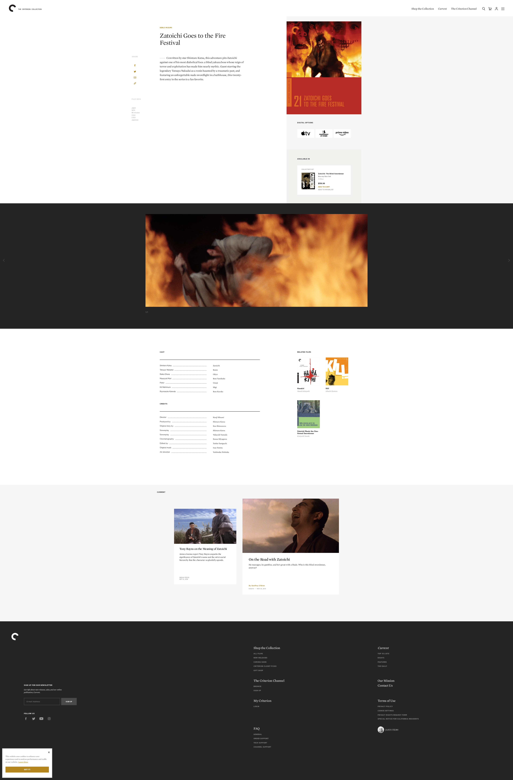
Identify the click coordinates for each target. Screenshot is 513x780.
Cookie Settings (386, 711)
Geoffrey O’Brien (258, 586)
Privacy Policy (385, 706)
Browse (257, 686)
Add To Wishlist (326, 189)
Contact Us (385, 685)
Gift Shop (258, 670)
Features (382, 662)
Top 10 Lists (383, 654)
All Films (258, 654)
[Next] (509, 260)
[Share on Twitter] (135, 71)
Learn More (23, 762)
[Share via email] (135, 77)
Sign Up (257, 691)
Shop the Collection (422, 8)
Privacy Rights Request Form (392, 715)
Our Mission (386, 681)
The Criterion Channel (464, 8)
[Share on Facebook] (134, 65)
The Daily (382, 666)
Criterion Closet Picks (265, 666)
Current (442, 8)
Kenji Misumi (166, 28)
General (258, 734)
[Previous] (4, 260)
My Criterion (262, 701)
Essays (251, 589)
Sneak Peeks (184, 577)
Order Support (261, 738)
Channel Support (262, 747)
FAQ (257, 728)
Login (256, 706)
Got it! (27, 770)
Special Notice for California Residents (398, 719)
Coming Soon (260, 662)
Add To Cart (324, 187)
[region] (27, 763)
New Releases (260, 658)
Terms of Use (386, 701)
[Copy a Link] (135, 83)
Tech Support (260, 743)
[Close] (49, 752)
